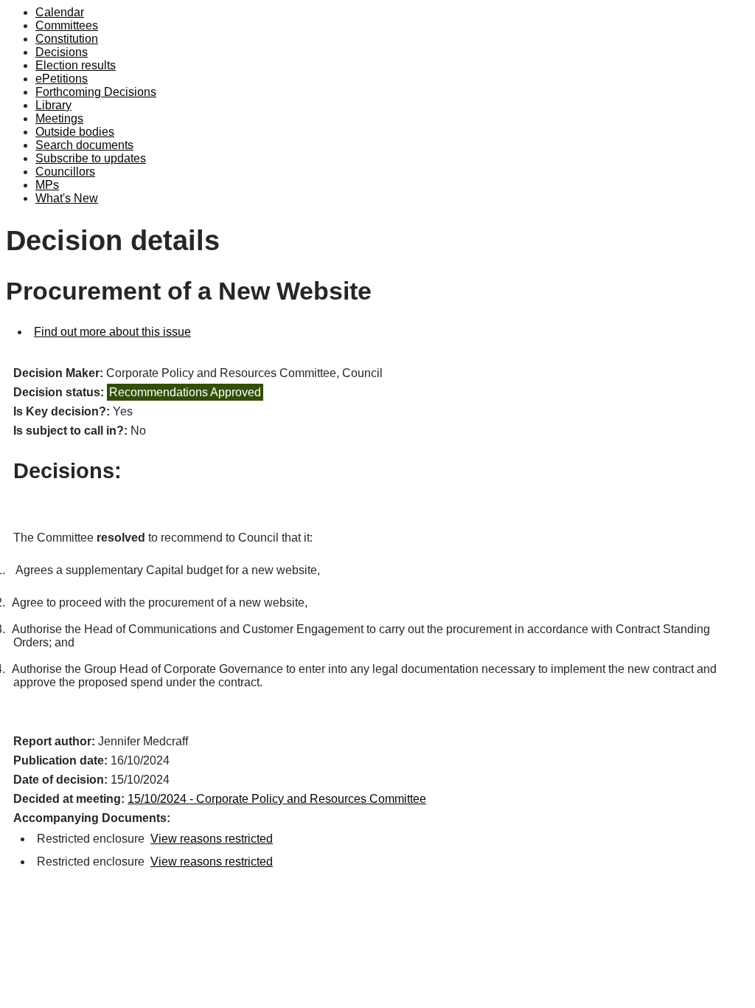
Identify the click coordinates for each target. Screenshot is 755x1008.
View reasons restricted (211, 838)
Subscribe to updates (90, 158)
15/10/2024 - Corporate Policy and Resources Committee (277, 799)
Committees (66, 25)
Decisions (61, 52)
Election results (75, 65)
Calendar (59, 12)
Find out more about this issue (112, 331)
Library (53, 105)
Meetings (59, 118)
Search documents (84, 145)
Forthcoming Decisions (95, 92)
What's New (66, 198)
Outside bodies (74, 131)
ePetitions (61, 78)
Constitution (66, 38)
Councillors (65, 171)
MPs (47, 185)
